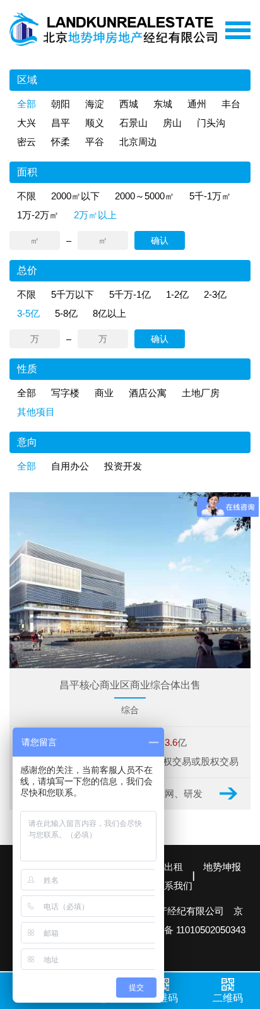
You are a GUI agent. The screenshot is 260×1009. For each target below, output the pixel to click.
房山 (172, 122)
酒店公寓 (148, 392)
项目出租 (164, 866)
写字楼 (65, 392)
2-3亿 (215, 294)
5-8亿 (66, 313)
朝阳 (60, 103)
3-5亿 (28, 313)
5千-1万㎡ (210, 196)
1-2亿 (177, 294)
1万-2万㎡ (38, 214)
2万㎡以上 (95, 214)
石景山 (133, 122)
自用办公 (70, 466)
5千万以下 (72, 294)
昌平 (60, 122)
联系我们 (173, 885)
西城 (128, 103)
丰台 (231, 103)
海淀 (94, 103)
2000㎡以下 (75, 196)
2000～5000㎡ (144, 196)
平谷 (94, 141)
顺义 (94, 122)
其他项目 (36, 411)
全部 (26, 103)
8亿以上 (109, 313)
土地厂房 (201, 392)
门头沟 (211, 122)
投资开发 (123, 466)
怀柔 (60, 141)
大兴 (26, 122)
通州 (196, 103)
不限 (26, 196)
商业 (104, 392)
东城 (162, 103)
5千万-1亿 (130, 294)
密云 (26, 141)
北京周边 (138, 141)
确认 (159, 240)
